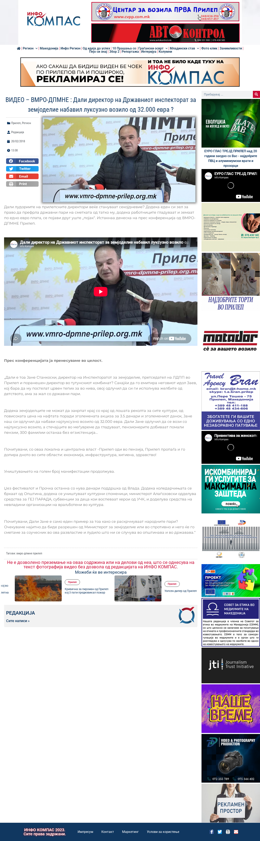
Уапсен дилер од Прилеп (170, 590)
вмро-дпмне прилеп (29, 553)
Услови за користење (163, 832)
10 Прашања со (124, 48)
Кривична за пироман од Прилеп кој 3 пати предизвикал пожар (76, 590)
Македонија (49, 48)
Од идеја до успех (96, 48)
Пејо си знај (98, 51)
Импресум (85, 832)
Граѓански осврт (151, 48)
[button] (22, 161)
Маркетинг (130, 832)
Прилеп (16, 123)
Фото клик (209, 48)
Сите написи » (18, 621)
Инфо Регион (70, 48)
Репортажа (130, 51)
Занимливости (231, 48)
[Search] (256, 94)
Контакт (107, 832)
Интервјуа (148, 51)
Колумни (165, 51)
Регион (28, 48)
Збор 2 (114, 51)
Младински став (182, 48)
